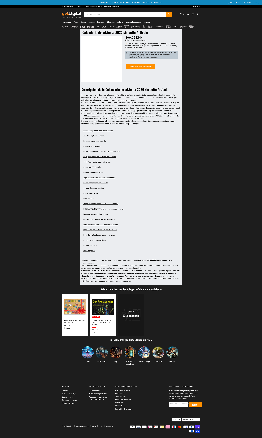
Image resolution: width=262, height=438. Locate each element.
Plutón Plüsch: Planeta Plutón (94, 240)
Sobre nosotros (94, 391)
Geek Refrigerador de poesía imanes (97, 162)
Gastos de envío (67, 397)
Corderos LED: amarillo (92, 167)
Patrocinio (119, 403)
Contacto (65, 391)
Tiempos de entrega (69, 394)
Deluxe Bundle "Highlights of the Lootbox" (153, 260)
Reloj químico (88, 198)
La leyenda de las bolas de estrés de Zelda (99, 157)
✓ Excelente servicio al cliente (92, 6)
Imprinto (93, 426)
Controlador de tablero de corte (95, 183)
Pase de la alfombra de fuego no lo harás (99, 235)
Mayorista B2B (120, 406)
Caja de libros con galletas (93, 188)
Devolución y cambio (69, 400)
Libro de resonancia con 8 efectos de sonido (100, 225)
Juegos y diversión (96, 22)
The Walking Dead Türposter (94, 136)
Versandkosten (141, 40)
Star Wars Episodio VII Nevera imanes (98, 131)
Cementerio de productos (98, 394)
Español (195, 6)
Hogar (83, 22)
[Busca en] (169, 14)
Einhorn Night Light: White (93, 172)
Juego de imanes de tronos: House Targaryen (100, 204)
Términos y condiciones (82, 426)
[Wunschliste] (193, 14)
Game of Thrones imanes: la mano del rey (99, 219)
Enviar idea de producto (123, 409)
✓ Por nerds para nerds (111, 6)
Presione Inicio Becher (92, 146)
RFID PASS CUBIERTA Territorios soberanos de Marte (103, 209)
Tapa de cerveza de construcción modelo (99, 178)
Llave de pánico (89, 251)
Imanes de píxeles (90, 245)
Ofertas (147, 22)
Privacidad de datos (67, 426)
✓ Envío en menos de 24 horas (71, 6)
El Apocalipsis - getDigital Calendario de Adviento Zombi (101, 322)
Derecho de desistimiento (106, 426)
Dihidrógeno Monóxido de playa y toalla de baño (101, 151)
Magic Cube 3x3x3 (90, 193)
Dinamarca (190, 419)
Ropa (76, 22)
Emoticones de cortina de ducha (95, 141)
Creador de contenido (123, 400)
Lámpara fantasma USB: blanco (95, 214)
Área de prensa (120, 396)
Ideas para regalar (114, 22)
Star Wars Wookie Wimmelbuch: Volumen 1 (100, 230)
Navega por (66, 22)
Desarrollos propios (133, 22)
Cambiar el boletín (68, 403)
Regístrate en (195, 404)
